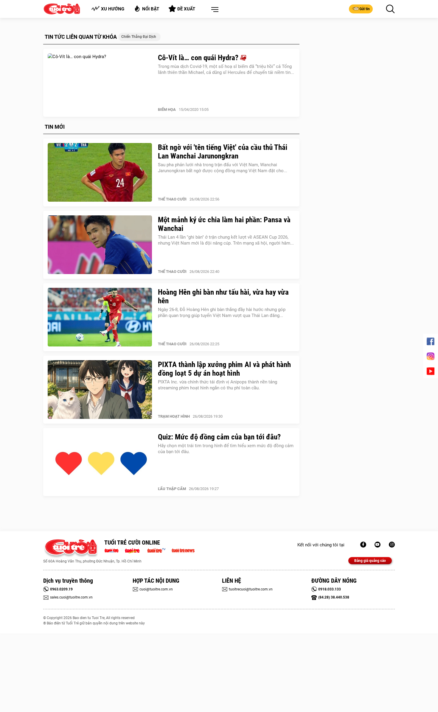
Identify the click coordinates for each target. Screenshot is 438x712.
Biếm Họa (167, 109)
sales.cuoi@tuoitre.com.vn (71, 597)
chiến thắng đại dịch (138, 37)
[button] (213, 9)
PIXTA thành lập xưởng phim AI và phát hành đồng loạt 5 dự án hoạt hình (224, 368)
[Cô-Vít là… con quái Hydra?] (100, 82)
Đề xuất (186, 9)
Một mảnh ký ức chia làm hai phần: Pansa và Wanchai (224, 224)
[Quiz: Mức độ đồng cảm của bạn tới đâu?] (100, 462)
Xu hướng (112, 9)
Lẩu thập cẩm (172, 488)
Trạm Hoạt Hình (174, 416)
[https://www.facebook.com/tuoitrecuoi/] (363, 545)
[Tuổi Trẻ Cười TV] (377, 545)
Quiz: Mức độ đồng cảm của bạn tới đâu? (219, 437)
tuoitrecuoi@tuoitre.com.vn (251, 589)
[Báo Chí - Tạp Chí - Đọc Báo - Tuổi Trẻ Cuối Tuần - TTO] (134, 550)
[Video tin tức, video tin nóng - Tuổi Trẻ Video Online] (158, 550)
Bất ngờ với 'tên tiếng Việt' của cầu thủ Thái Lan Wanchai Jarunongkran (222, 151)
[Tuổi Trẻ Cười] (392, 545)
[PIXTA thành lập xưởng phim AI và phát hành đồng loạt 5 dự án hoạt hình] (100, 389)
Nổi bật (150, 9)
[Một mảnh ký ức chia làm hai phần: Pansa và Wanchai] (100, 244)
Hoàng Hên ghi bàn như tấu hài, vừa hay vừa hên (223, 296)
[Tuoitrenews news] (183, 550)
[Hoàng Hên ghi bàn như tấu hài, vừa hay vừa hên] (100, 317)
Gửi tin (364, 9)
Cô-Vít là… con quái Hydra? (199, 57)
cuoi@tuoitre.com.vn (156, 589)
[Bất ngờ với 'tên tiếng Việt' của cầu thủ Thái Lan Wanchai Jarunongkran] (100, 172)
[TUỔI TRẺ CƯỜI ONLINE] (70, 549)
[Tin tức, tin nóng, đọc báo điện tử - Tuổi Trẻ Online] (113, 550)
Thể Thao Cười (172, 199)
